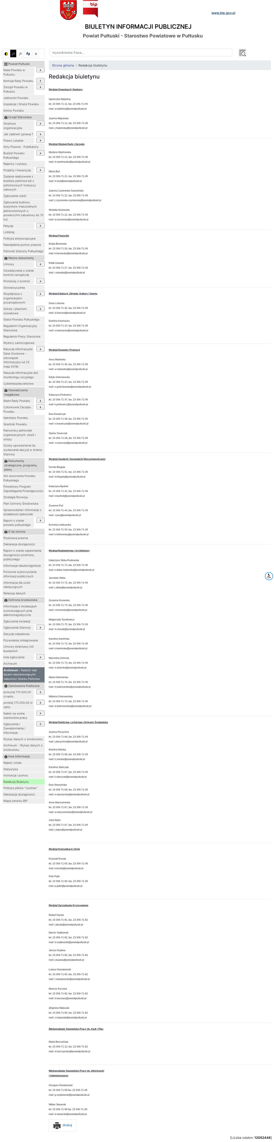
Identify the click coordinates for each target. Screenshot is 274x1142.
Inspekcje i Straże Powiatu (21, 104)
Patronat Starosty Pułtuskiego (23, 251)
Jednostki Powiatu (15, 98)
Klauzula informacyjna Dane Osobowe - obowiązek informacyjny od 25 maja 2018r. (17, 357)
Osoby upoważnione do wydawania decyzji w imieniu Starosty (22, 450)
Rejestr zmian (12, 762)
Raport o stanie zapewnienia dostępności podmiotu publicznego (22, 555)
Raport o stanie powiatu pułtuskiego (17, 523)
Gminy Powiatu (13, 110)
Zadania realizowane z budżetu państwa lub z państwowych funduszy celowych (19, 183)
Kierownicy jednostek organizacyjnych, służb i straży (19, 435)
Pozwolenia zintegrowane (20, 640)
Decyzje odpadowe (16, 634)
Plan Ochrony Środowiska (20, 503)
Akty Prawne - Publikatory (21, 146)
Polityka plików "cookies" (20, 788)
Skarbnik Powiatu (15, 424)
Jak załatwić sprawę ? (18, 134)
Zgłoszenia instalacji (16, 621)
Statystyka (10, 769)
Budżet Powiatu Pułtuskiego (13, 155)
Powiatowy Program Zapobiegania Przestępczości (23, 489)
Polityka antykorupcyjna (19, 238)
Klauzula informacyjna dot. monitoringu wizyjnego (21, 375)
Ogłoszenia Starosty (17, 627)
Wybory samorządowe (18, 343)
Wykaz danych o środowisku (23, 739)
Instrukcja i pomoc (15, 775)
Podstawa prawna (15, 538)
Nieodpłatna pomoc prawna (22, 244)
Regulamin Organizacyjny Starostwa (20, 328)
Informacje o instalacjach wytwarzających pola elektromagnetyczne (20, 611)
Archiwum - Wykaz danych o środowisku (23, 747)
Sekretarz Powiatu (15, 417)
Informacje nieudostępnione (22, 565)
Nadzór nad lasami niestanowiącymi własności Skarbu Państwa (22, 674)
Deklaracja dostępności (19, 544)
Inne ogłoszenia (13, 657)
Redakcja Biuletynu (15, 781)
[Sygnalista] (36, 53)
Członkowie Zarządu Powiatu (17, 409)
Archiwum (10, 663)
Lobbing (8, 232)
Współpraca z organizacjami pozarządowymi (14, 298)
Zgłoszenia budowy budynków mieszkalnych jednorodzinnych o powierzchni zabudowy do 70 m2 (23, 211)
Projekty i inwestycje (17, 170)
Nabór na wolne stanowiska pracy (15, 716)
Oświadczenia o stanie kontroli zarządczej (18, 273)
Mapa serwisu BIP (15, 800)
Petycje (8, 226)
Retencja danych (14, 593)
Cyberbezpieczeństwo (18, 383)
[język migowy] (28, 54)
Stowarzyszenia (14, 287)
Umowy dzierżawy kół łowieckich (18, 649)
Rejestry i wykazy (15, 163)
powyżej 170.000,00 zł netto (17, 694)
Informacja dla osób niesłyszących (16, 585)
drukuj (67, 1125)
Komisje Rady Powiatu (18, 81)
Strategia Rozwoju (15, 497)
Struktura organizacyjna (12, 126)
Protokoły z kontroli (16, 281)
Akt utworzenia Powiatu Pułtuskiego (19, 478)
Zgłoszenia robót (14, 196)
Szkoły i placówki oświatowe (15, 311)
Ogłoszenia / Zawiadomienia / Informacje (14, 728)
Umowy (8, 264)
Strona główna (63, 65)
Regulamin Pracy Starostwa (21, 336)
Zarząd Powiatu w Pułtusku (15, 89)
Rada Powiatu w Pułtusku (14, 72)
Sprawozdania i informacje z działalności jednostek (22, 512)
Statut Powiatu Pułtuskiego (21, 319)
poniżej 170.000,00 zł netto (17, 705)
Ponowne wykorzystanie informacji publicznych (20, 574)
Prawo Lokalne (13, 140)
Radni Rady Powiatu (16, 400)
